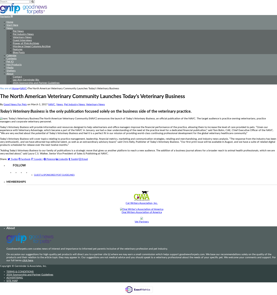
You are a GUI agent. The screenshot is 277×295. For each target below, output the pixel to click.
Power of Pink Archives (26, 43)
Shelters (11, 70)
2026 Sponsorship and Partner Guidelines (36, 83)
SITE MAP (12, 280)
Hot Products (14, 64)
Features (17, 49)
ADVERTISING (14, 277)
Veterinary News (22, 37)
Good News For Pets (15, 104)
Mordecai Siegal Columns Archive (31, 46)
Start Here (12, 25)
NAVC (51, 104)
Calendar (11, 55)
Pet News (18, 31)
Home (9, 22)
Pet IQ (10, 61)
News (9, 28)
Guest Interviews (22, 40)
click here (27, 260)
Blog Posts (19, 52)
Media (9, 67)
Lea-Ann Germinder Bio (26, 80)
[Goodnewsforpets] (23, 13)
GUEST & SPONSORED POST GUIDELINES (54, 175)
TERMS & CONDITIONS (20, 271)
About (9, 73)
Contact (17, 77)
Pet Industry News (23, 34)
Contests (11, 58)
